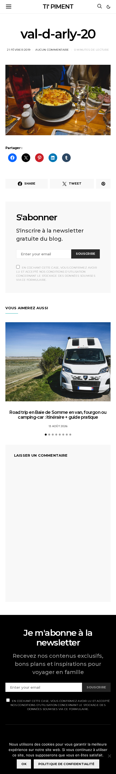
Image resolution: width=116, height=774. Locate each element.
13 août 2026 (58, 426)
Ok (23, 764)
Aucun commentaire (52, 49)
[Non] (109, 756)
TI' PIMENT (58, 6)
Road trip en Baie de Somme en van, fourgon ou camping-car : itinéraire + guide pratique (57, 415)
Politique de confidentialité (66, 764)
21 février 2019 (18, 49)
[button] (108, 7)
